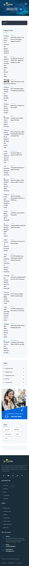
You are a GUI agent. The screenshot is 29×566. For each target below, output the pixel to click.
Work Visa (6, 527)
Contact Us (6, 495)
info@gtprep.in (10, 551)
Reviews (5, 488)
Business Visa (14, 368)
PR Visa (14, 379)
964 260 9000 (16, 417)
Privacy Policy (11, 562)
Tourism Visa (14, 382)
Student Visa (14, 372)
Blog (4, 492)
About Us (5, 485)
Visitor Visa (6, 517)
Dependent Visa (7, 524)
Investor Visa (6, 521)
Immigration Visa (14, 375)
